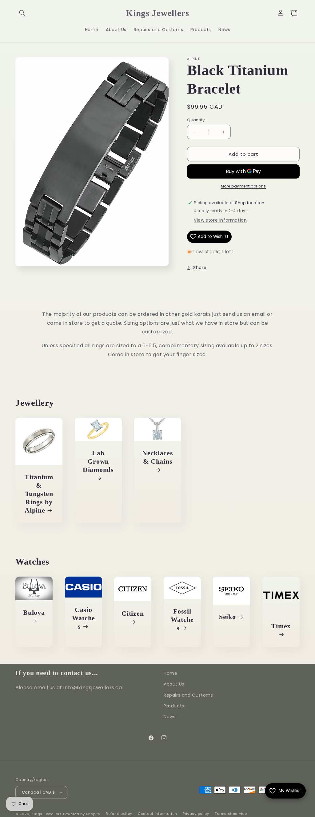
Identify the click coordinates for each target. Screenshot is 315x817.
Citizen (133, 613)
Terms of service (231, 813)
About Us (174, 684)
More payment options (243, 186)
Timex (281, 626)
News (169, 717)
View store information (220, 220)
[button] (22, 13)
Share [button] (199, 267)
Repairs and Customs (188, 695)
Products (174, 706)
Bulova (34, 612)
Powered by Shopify (81, 813)
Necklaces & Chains (157, 457)
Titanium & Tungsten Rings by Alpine (39, 493)
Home (170, 673)
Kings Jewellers (47, 813)
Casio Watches (83, 618)
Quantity (196, 120)
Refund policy (119, 813)
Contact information (157, 813)
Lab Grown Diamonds (98, 461)
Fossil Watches (181, 619)
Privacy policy (196, 813)
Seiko (227, 616)
